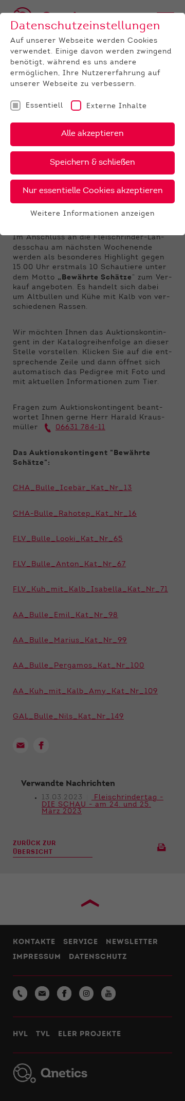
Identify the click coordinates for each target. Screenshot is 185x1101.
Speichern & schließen (92, 163)
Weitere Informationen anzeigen (92, 214)
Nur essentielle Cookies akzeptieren (93, 191)
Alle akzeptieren (92, 134)
